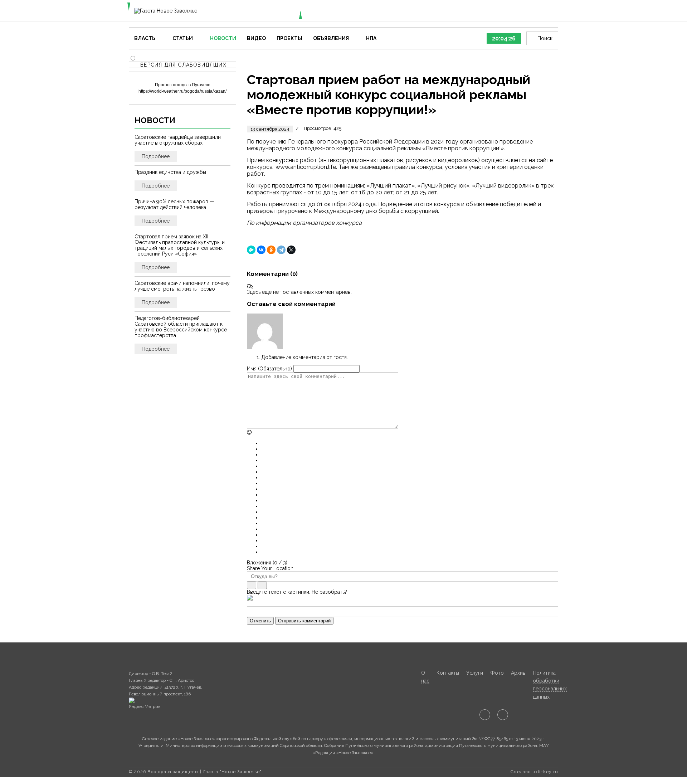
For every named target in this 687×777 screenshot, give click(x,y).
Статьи (182, 38)
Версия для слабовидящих (183, 65)
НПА (371, 38)
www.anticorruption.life (306, 167)
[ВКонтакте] (261, 250)
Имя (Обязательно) (269, 368)
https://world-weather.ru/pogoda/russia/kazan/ (182, 91)
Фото (497, 673)
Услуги (474, 673)
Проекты (289, 38)
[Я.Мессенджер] (251, 250)
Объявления (331, 38)
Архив (518, 673)
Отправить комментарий (304, 620)
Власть (144, 38)
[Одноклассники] (271, 250)
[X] (291, 250)
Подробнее (156, 156)
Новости (223, 38)
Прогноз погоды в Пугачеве (182, 84)
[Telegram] (281, 250)
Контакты (448, 673)
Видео (256, 38)
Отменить (260, 620)
